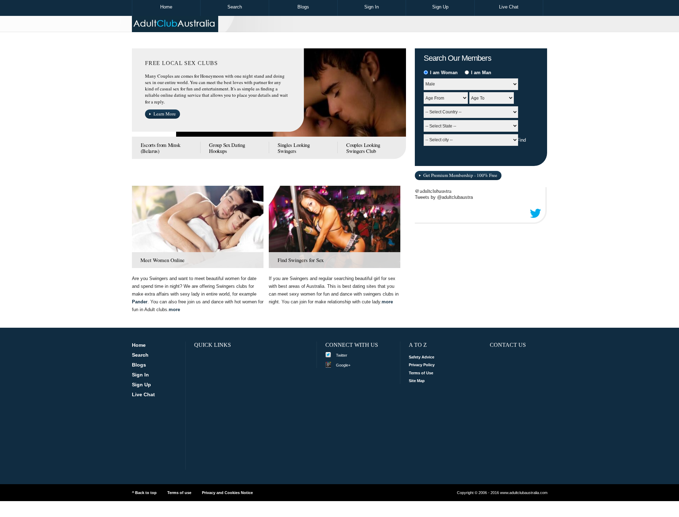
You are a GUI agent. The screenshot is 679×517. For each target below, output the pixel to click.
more (174, 309)
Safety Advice (421, 357)
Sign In (371, 7)
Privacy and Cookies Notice (227, 493)
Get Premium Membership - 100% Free (460, 175)
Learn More (164, 114)
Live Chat (508, 7)
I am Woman (443, 72)
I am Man (480, 72)
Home (166, 7)
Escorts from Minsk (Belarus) (161, 148)
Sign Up (440, 7)
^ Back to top (144, 493)
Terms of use (179, 493)
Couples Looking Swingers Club (363, 148)
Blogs (303, 7)
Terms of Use (421, 373)
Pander (139, 301)
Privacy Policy (422, 365)
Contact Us (508, 345)
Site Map (417, 381)
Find (521, 140)
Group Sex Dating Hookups (227, 148)
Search (234, 7)
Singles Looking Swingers (294, 148)
